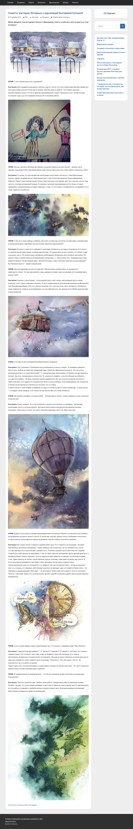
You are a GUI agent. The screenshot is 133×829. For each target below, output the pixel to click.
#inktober (31, 286)
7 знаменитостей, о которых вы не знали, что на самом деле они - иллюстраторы (111, 86)
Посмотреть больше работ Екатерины (22, 805)
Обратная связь (10, 821)
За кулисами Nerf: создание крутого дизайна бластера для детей (109, 71)
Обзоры (65, 3)
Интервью (41, 3)
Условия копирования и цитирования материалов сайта (24, 819)
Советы (31, 3)
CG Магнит (109, 13)
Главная (10, 3)
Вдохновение (54, 3)
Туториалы (21, 3)
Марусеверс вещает (105, 44)
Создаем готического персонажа (110, 48)
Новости (75, 3)
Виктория (35, 17)
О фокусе (100, 59)
